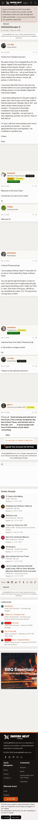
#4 (36, 261)
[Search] (35, 3)
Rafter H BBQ (10, 527)
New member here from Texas (17, 556)
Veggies (7, 611)
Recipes (23, 767)
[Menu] (2, 3)
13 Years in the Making (14, 496)
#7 (36, 412)
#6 (36, 366)
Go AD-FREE (11, 799)
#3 (36, 214)
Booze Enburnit (11, 518)
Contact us (7, 778)
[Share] (33, 52)
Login (5, 791)
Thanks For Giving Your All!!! (16, 525)
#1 (36, 52)
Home (6, 770)
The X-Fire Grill (10, 631)
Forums (6, 774)
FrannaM (9, 559)
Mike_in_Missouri (11, 539)
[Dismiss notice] (35, 9)
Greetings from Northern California (19, 506)
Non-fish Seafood (10, 644)
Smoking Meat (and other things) (27, 776)
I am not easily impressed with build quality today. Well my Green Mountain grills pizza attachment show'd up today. (21, 568)
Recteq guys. (11, 547)
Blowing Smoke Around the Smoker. (16, 619)
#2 (36, 186)
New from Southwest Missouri (17, 537)
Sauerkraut (8, 606)
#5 (36, 337)
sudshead (9, 508)
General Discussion (21, 549)
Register (6, 795)
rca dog (5, 30)
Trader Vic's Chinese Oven (14, 614)
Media (22, 771)
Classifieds (24, 781)
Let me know (21, 17)
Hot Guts (15, 623)
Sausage (7, 627)
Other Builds (8, 636)
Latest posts (6, 602)
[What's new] (31, 3)
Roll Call (14, 499)
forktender (9, 549)
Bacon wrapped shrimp (20, 640)
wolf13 (8, 499)
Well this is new (11, 515)
